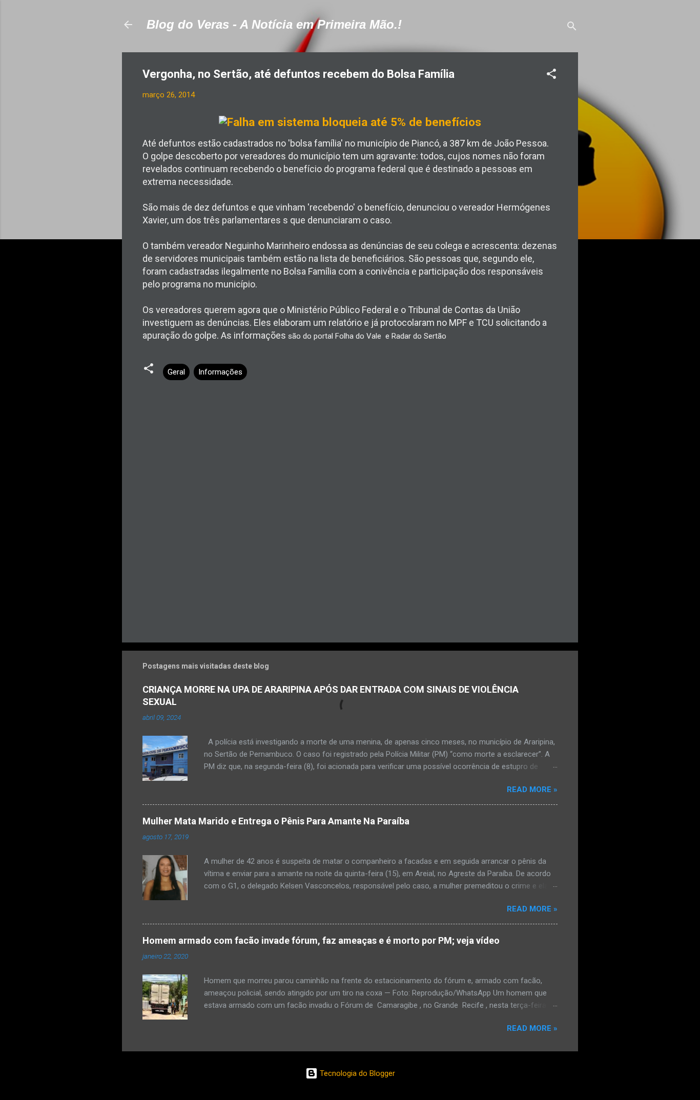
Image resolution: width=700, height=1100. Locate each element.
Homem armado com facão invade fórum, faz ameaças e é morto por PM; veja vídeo (321, 940)
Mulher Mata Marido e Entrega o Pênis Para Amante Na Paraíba (275, 821)
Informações (220, 372)
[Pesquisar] (572, 28)
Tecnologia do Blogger (356, 1073)
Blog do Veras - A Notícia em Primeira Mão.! (274, 24)
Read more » (532, 789)
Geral (176, 372)
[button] (551, 76)
